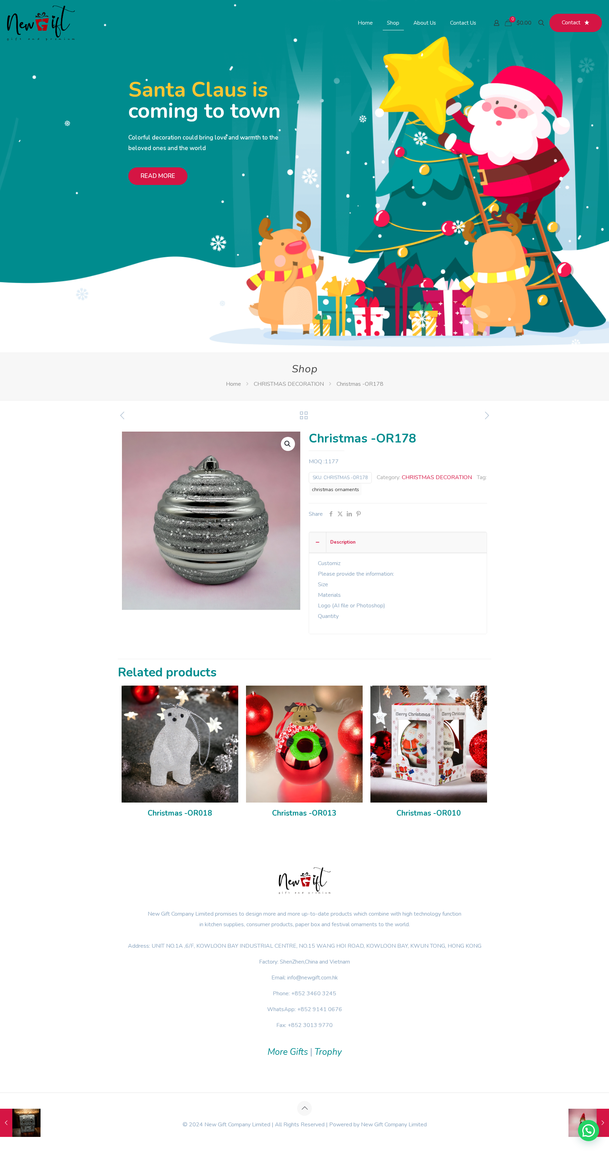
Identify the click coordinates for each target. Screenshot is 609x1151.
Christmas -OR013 (304, 813)
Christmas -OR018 (180, 813)
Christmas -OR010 (428, 813)
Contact (571, 22)
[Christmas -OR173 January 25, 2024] (20, 1123)
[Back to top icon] (304, 1108)
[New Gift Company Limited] (41, 23)
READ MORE (158, 176)
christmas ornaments (335, 489)
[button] (288, 444)
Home (233, 384)
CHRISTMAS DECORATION (289, 384)
